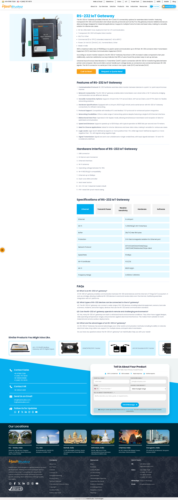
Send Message (129, 405)
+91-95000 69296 (20, 378)
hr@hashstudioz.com (21, 402)
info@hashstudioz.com (22, 400)
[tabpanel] (35, 67)
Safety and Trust (55, 493)
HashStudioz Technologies (94, 499)
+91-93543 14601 (20, 390)
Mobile (166, 2)
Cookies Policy (54, 490)
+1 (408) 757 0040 (20, 376)
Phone (96, 385)
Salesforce (109, 2)
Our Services (94, 475)
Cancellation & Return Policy (59, 484)
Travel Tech (135, 2)
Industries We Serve (97, 481)
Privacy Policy (53, 478)
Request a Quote (96, 490)
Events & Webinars (96, 484)
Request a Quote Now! (112, 71)
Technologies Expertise (98, 478)
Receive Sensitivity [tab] (123, 209)
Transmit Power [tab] (104, 209)
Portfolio (93, 467)
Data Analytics (148, 2)
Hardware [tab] (142, 209)
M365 (158, 2)
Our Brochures (95, 473)
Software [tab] (161, 209)
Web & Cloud (97, 2)
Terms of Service (55, 481)
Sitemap (93, 493)
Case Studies (95, 470)
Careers (52, 470)
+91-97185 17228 (10, 2)
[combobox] (97, 389)
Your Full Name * (99, 378)
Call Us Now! (86, 71)
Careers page (129, 409)
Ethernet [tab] (85, 209)
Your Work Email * (136, 378)
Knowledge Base (96, 487)
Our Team (52, 467)
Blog (174, 2)
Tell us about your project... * (104, 392)
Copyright (52, 487)
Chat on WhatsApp (146, 481)
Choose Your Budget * (138, 385)
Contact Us (53, 473)
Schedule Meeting (55, 475)
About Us (52, 464)
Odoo (119, 2)
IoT (126, 2)
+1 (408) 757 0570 (26, 2)
